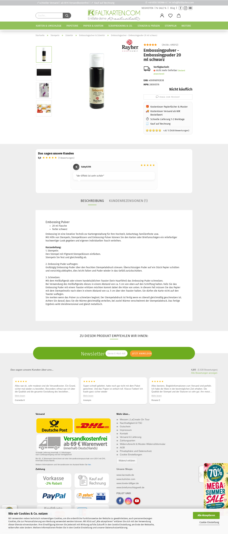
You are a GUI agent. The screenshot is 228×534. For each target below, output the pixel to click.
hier (89, 465)
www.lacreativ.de (125, 475)
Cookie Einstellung (209, 522)
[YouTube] (190, 8)
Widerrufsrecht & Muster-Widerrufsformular (142, 444)
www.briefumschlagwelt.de (130, 487)
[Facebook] (180, 8)
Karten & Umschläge (48, 25)
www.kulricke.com (126, 479)
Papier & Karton (93, 25)
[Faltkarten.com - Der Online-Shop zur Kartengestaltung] (113, 16)
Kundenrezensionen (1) (128, 201)
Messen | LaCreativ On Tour (135, 419)
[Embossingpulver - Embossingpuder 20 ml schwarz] (96, 81)
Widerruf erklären (127, 460)
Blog (172, 8)
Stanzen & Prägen (149, 25)
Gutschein (125, 426)
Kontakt (124, 433)
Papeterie (72, 25)
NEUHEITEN (147, 8)
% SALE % (161, 8)
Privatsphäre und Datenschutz (136, 451)
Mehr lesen (20, 395)
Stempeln (170, 25)
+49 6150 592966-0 (157, 2)
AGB (122, 447)
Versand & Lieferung (130, 437)
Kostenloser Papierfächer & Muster (169, 106)
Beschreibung (92, 201)
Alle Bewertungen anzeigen (204, 373)
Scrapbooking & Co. (120, 25)
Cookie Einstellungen (131, 454)
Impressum (126, 430)
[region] (114, 176)
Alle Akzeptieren (206, 515)
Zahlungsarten (127, 440)
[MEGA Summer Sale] (215, 489)
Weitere (186, 25)
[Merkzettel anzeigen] (170, 16)
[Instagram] (185, 8)
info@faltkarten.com (183, 2)
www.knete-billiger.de (128, 483)
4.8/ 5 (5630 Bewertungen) (167, 130)
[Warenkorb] (179, 16)
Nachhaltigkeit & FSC (131, 423)
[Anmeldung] (162, 16)
